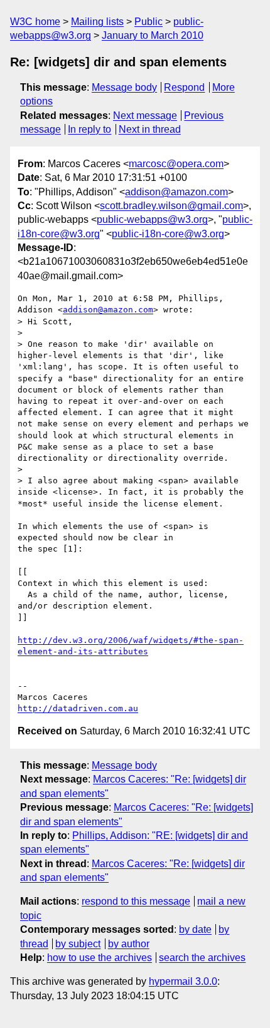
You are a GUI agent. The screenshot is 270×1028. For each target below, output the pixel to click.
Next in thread (150, 129)
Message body (124, 87)
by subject (77, 943)
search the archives (202, 957)
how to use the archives (99, 957)
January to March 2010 (152, 35)
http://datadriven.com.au (78, 708)
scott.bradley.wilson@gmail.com (171, 205)
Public (148, 21)
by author (128, 943)
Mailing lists (97, 21)
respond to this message (136, 901)
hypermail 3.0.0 (183, 981)
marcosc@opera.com (176, 163)
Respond (184, 87)
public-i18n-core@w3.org (168, 234)
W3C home (35, 21)
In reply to (89, 129)
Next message (145, 115)
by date (195, 929)
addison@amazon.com (176, 192)
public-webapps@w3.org (152, 219)
